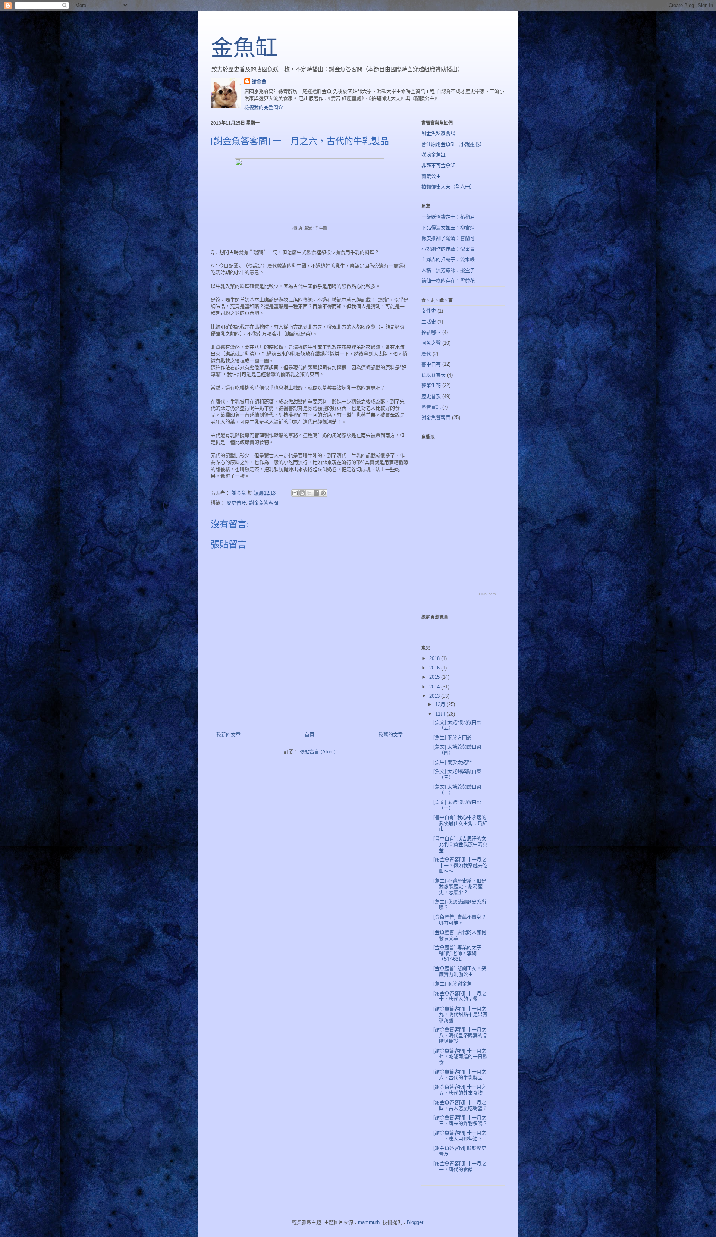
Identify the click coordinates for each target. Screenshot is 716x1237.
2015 (435, 677)
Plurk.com (487, 594)
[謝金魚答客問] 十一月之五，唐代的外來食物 (459, 1090)
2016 (435, 668)
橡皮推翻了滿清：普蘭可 (448, 238)
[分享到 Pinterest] (323, 493)
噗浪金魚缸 (433, 154)
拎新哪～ (431, 332)
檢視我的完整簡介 (263, 107)
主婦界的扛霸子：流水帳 (448, 259)
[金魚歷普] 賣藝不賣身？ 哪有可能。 (459, 920)
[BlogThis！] (302, 493)
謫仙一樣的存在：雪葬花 (448, 280)
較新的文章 (228, 734)
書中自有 (431, 364)
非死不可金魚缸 (438, 165)
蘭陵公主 (431, 176)
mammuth (369, 1222)
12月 (441, 704)
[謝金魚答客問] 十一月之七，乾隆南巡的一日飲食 (460, 1056)
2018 (435, 658)
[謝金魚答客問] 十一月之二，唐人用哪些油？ (459, 1136)
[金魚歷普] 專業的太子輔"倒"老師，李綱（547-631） (457, 953)
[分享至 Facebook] (316, 493)
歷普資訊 (431, 407)
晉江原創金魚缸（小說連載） (452, 144)
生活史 (428, 321)
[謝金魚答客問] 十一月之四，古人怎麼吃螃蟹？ (460, 1105)
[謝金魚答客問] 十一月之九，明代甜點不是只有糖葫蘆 (460, 1014)
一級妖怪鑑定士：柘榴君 (448, 217)
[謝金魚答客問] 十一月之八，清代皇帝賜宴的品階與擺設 (460, 1035)
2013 (435, 696)
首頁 (309, 734)
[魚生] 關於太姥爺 (452, 762)
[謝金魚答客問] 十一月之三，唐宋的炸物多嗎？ (460, 1120)
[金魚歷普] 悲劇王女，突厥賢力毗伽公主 (459, 971)
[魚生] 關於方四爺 (452, 737)
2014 (435, 687)
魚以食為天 (433, 375)
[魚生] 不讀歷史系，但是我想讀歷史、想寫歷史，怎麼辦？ (459, 886)
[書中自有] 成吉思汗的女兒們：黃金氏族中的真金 (460, 844)
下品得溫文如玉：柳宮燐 (448, 227)
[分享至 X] (309, 493)
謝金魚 (259, 81)
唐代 (426, 354)
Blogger (415, 1222)
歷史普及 (236, 503)
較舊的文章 (391, 734)
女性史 (428, 311)
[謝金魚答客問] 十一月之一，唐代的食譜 (459, 1166)
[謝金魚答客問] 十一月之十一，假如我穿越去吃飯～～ (460, 865)
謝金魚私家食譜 (438, 133)
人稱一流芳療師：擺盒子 (448, 270)
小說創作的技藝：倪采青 (448, 249)
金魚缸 (244, 48)
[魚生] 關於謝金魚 (452, 983)
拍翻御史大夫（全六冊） (448, 186)
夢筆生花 (431, 385)
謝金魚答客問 (263, 503)
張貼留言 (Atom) (317, 751)
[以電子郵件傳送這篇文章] (295, 493)
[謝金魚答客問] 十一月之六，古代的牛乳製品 (459, 1074)
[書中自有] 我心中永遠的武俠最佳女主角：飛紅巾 (460, 823)
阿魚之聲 (431, 343)
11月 (441, 714)
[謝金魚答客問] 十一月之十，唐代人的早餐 (459, 996)
